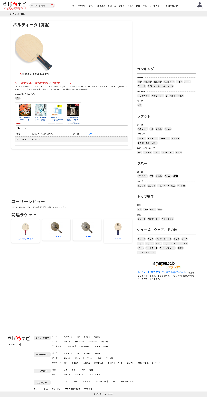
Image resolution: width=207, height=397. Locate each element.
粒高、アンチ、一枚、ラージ (160, 86)
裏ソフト (142, 185)
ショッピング (172, 5)
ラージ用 (181, 185)
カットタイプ (167, 218)
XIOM (175, 176)
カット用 (176, 138)
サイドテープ (151, 248)
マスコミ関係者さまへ (73, 389)
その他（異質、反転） (147, 143)
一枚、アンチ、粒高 (166, 185)
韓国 (160, 209)
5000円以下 (169, 81)
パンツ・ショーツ (164, 239)
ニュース (147, 5)
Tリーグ (114, 381)
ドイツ (153, 209)
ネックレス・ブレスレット (175, 243)
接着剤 (180, 248)
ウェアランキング (128, 381)
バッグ (141, 243)
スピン (157, 152)
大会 (138, 5)
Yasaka (168, 128)
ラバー (92, 5)
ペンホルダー (157, 95)
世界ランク (158, 5)
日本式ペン (153, 138)
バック (187, 81)
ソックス (150, 243)
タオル (159, 243)
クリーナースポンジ (146, 252)
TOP (73, 5)
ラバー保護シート (167, 248)
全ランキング (144, 95)
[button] (34, 52)
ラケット (82, 5)
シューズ (112, 5)
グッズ (130, 5)
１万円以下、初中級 (174, 95)
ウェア (122, 5)
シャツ (177, 239)
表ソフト (142, 86)
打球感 (179, 152)
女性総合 (158, 81)
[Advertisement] (35, 172)
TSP (151, 128)
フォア (179, 81)
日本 (140, 209)
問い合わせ (88, 389)
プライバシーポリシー (42, 389)
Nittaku (159, 128)
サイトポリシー (58, 389)
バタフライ (143, 128)
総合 (140, 81)
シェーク (142, 138)
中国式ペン (165, 138)
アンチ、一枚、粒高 (94, 358)
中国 (146, 209)
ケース (184, 239)
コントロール (168, 152)
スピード (148, 152)
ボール (141, 248)
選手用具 (101, 5)
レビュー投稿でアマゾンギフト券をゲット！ (163, 272)
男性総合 (148, 81)
